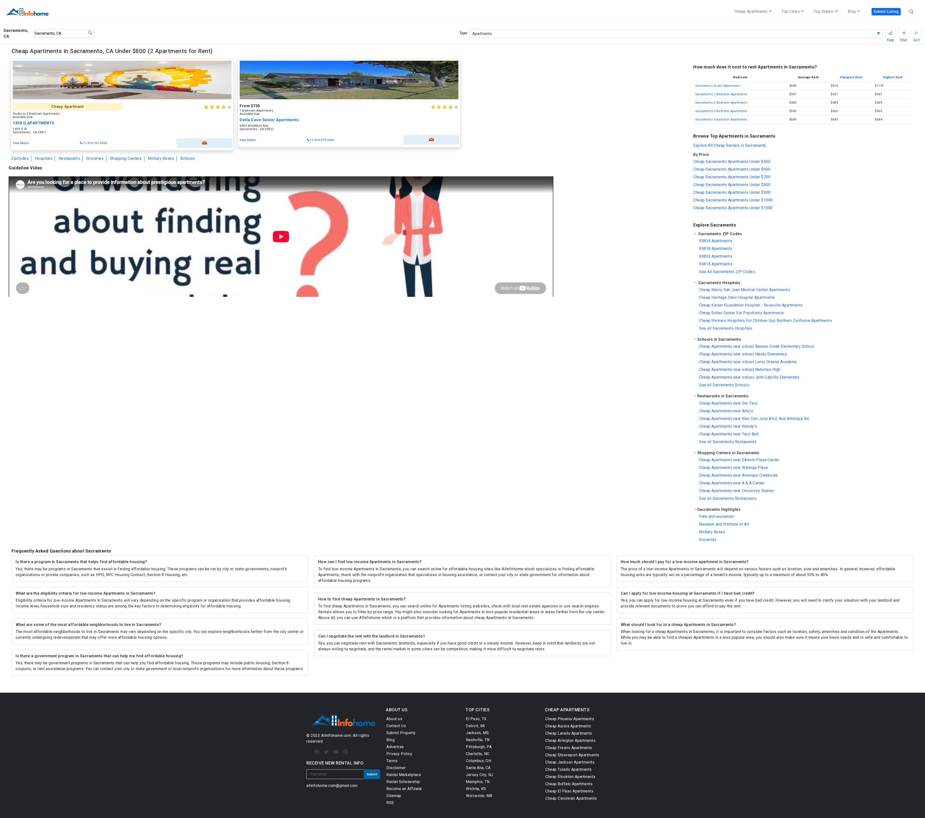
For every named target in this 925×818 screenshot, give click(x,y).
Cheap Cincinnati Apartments (571, 798)
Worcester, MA (479, 795)
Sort (916, 33)
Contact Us (396, 726)
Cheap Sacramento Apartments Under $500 (731, 161)
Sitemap (393, 795)
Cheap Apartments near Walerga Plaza (733, 467)
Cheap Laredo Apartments (568, 733)
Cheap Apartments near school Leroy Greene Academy (748, 361)
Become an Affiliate (404, 788)
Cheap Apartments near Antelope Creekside (738, 475)
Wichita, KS (476, 788)
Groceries (95, 158)
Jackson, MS (477, 733)
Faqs (890, 33)
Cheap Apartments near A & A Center (732, 483)
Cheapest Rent (851, 77)
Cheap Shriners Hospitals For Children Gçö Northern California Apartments (765, 320)
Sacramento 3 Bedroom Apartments (721, 111)
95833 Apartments (715, 256)
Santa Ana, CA (478, 767)
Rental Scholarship (403, 781)
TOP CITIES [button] (477, 709)
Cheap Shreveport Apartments (572, 755)
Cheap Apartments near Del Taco (728, 403)
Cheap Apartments (751, 11)
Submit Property (401, 733)
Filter (903, 33)
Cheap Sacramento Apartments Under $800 (731, 184)
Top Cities (790, 11)
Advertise (395, 747)
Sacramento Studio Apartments (717, 85)
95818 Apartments (715, 248)
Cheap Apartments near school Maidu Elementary (743, 354)
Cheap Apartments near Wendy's (728, 426)
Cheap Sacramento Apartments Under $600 (731, 169)
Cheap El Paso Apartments (569, 791)
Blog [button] (852, 11)
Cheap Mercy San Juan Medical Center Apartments (744, 289)
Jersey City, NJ (479, 774)
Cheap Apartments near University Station (736, 490)
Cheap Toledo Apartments (568, 769)
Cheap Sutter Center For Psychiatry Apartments (741, 313)
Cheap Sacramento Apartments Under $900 (731, 192)
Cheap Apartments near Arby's (726, 411)
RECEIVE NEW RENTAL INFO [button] (335, 762)
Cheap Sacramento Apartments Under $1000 (733, 200)
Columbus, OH (478, 760)
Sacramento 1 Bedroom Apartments (721, 94)
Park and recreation (716, 516)
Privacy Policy (399, 753)
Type (463, 33)
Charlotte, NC (477, 753)
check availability (204, 143)
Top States (824, 11)
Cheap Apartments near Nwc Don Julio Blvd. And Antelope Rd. (754, 418)
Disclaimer (396, 767)
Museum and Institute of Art (724, 524)
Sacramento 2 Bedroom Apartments (721, 102)
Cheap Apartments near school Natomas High (739, 369)
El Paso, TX (476, 719)
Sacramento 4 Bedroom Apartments (721, 119)
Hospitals (44, 158)
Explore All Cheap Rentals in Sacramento (729, 145)
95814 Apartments (715, 264)
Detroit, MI (475, 726)
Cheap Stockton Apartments (570, 776)
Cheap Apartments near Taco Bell (729, 434)
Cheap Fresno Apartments (568, 747)
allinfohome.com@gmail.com (332, 785)
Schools (187, 158)
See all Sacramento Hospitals (725, 328)
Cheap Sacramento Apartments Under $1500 (733, 208)
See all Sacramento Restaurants (727, 441)
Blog (390, 740)
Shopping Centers (126, 158)
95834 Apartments (715, 241)
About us (394, 719)
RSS (390, 802)
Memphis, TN (478, 781)
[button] (802, 234)
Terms (392, 760)
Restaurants (69, 158)
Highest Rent (893, 77)
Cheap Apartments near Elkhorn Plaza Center (739, 460)
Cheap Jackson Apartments (570, 762)
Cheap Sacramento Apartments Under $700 (731, 177)
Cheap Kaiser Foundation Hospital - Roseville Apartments (751, 305)
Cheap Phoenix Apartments (569, 719)
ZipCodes (20, 158)
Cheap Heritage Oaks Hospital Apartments (737, 297)
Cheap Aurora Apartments (568, 726)
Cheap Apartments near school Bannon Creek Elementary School (756, 346)
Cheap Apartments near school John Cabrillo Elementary (749, 377)
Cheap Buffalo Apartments (569, 784)
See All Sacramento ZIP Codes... (728, 271)
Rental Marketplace (403, 774)
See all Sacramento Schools (724, 385)
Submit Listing (886, 11)
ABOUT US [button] (396, 709)
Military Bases (161, 158)
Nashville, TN (478, 740)
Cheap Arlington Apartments (570, 740)
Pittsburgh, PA (479, 747)
